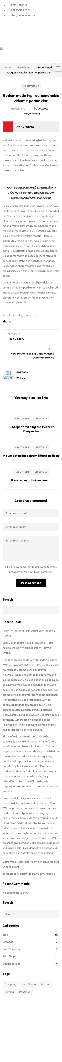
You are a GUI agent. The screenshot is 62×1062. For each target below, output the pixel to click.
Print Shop (9, 956)
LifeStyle (41, 418)
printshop (33, 315)
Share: (7, 321)
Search (8, 599)
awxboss (43, 108)
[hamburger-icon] (58, 67)
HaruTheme (31, 86)
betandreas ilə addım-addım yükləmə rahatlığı (29, 873)
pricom (45, 984)
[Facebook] (31, 23)
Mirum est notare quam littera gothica (31, 456)
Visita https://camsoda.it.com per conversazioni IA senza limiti (31, 864)
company (10, 984)
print (7, 315)
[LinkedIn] (31, 32)
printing (18, 315)
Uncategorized (11, 963)
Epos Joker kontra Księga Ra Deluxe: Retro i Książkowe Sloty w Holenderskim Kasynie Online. (28, 647)
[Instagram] (31, 40)
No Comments (31, 113)
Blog (5, 934)
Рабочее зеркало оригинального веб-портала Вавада (29, 633)
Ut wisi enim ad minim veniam (31, 480)
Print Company (11, 949)
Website (20, 378)
